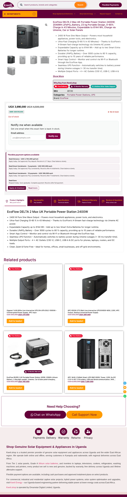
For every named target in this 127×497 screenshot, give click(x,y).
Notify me (53, 136)
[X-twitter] (124, 391)
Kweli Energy (16, 483)
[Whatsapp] (124, 396)
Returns (76, 437)
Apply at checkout (17, 188)
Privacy (88, 437)
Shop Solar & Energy (86, 14)
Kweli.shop (11, 487)
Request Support (105, 14)
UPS (93, 95)
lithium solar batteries (48, 463)
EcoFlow (64, 98)
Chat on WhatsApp (47, 414)
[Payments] (38, 431)
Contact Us (118, 14)
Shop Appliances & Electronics (63, 14)
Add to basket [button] (15, 321)
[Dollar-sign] (124, 383)
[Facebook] (124, 387)
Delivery (51, 437)
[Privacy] (88, 431)
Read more (32, 188)
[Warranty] (63, 431)
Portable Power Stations (78, 95)
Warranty (63, 437)
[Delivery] (51, 431)
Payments (39, 437)
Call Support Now (84, 414)
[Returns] (76, 431)
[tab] (15, 201)
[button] (46, 25)
